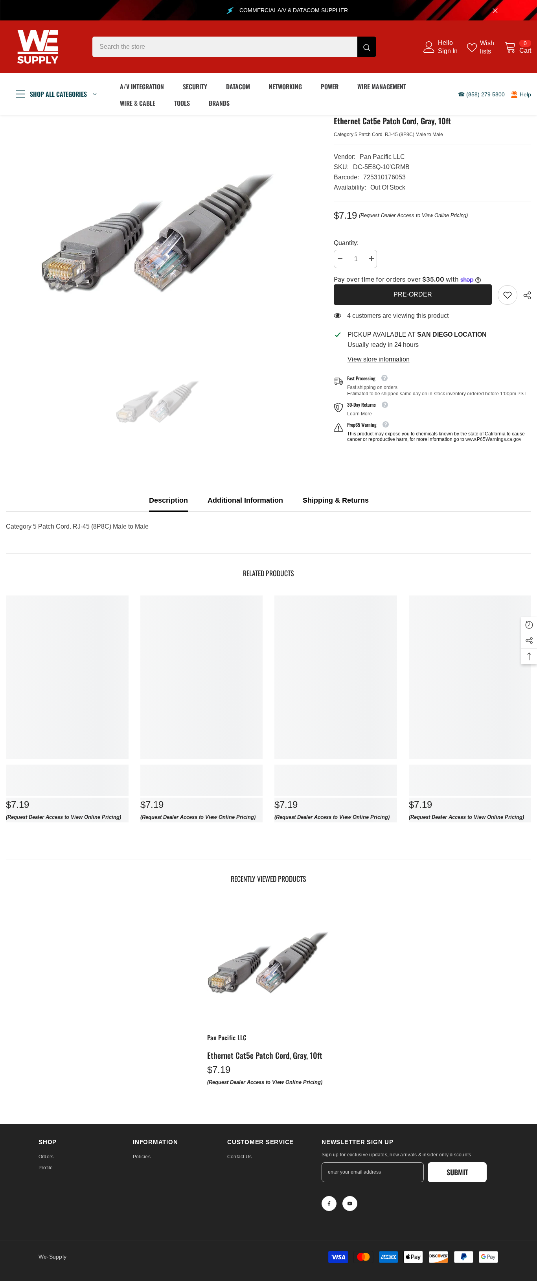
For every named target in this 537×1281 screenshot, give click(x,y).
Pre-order (413, 294)
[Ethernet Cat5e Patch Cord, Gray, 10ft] (268, 962)
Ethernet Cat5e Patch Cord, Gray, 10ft (264, 1055)
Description (168, 500)
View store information (379, 359)
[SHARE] (524, 295)
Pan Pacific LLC (382, 156)
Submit (457, 1172)
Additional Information (245, 500)
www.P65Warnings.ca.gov (493, 439)
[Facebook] (329, 1203)
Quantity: (346, 243)
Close (495, 10)
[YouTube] (349, 1203)
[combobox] (224, 47)
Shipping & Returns (336, 500)
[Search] (234, 47)
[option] (158, 233)
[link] (507, 295)
